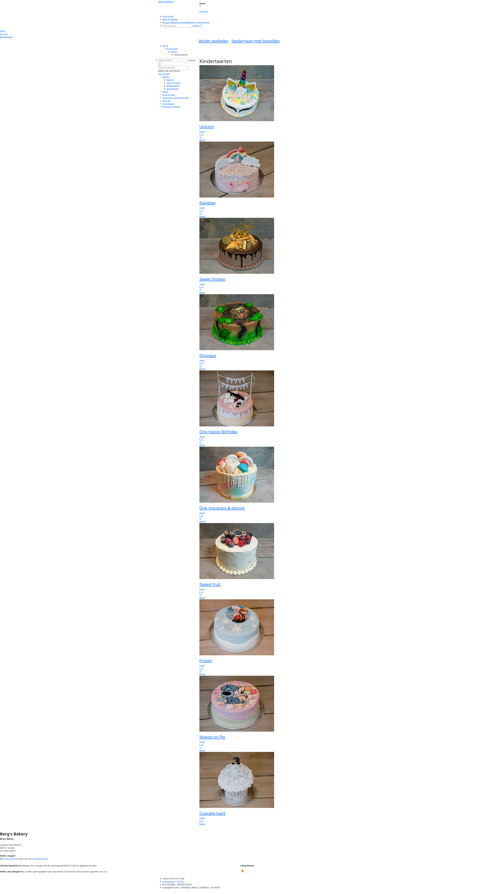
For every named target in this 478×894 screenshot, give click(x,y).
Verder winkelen (213, 41)
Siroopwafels (168, 103)
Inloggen (203, 11)
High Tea (166, 100)
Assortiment (172, 48)
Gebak (165, 91)
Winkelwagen (6, 37)
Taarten (174, 51)
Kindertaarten (172, 85)
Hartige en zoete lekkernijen (175, 97)
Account (4, 34)
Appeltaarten (172, 88)
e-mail (35, 858)
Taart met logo (173, 82)
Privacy (180, 881)
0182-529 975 (9, 858)
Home (165, 45)
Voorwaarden (168, 881)
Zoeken (196, 25)
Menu (2, 31)
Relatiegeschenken (171, 106)
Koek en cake (168, 94)
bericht (44, 858)
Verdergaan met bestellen (255, 41)
